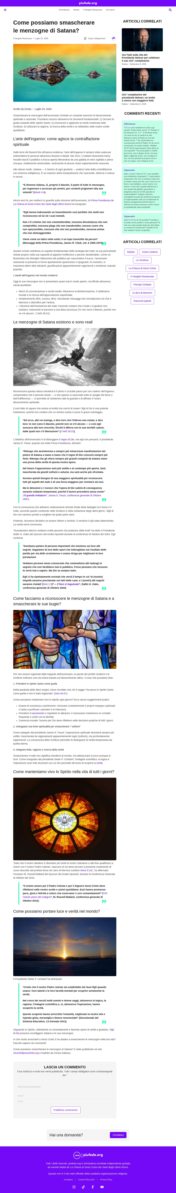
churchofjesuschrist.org (26, 1053)
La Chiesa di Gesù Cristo (142, 268)
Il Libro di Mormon (142, 292)
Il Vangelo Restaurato (92, 10)
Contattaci (68, 1179)
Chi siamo (110, 10)
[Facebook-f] (92, 1187)
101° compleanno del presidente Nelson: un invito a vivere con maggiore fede (138, 97)
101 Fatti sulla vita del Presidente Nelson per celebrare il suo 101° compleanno (141, 57)
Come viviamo (150, 252)
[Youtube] (102, 1187)
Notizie (76, 10)
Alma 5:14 (85, 870)
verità (99, 763)
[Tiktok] (83, 1187)
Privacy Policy (106, 1179)
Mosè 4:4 (39, 192)
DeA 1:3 (47, 584)
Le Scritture (142, 260)
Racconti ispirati (142, 301)
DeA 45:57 (60, 693)
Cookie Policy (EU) (86, 1179)
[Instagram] (74, 1187)
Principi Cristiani (142, 284)
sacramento (37, 713)
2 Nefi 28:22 (67, 431)
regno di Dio (67, 439)
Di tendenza (64, 10)
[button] (5, 9)
